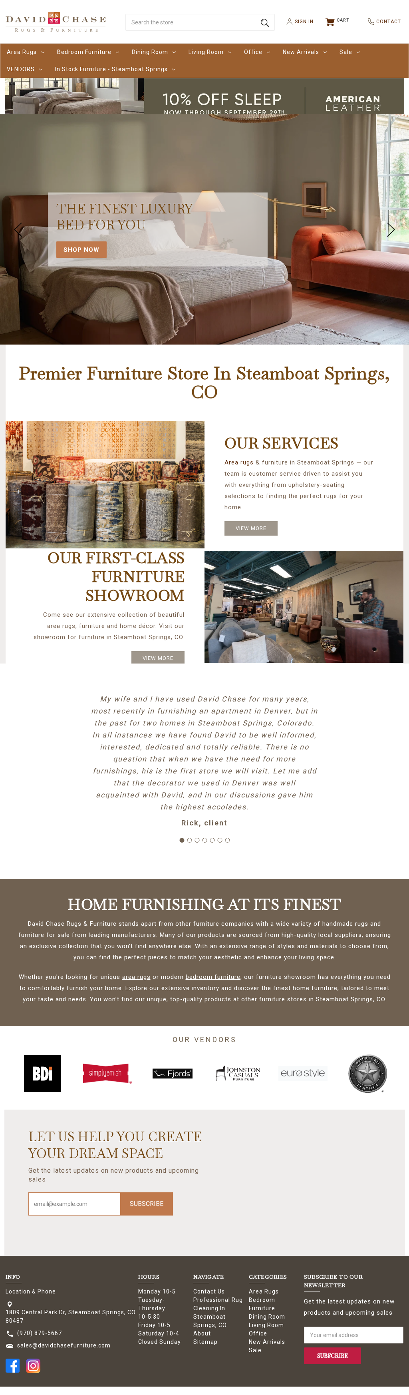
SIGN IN (301, 21)
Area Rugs (22, 52)
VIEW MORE (251, 528)
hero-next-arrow (391, 229)
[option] (42, 1074)
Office (253, 52)
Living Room (206, 52)
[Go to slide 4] (204, 840)
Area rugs (239, 462)
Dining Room (150, 52)
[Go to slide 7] (227, 840)
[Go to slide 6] (219, 840)
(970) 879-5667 (39, 1333)
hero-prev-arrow (18, 229)
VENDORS (21, 69)
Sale (346, 52)
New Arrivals (301, 52)
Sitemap (205, 1342)
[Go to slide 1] (181, 840)
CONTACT (385, 21)
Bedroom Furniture (84, 52)
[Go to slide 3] (197, 840)
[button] (204, 103)
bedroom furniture (213, 976)
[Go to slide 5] (212, 840)
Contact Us (209, 1291)
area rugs (136, 976)
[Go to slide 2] (189, 840)
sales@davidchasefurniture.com (64, 1345)
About (202, 1333)
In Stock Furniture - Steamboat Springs (111, 69)
